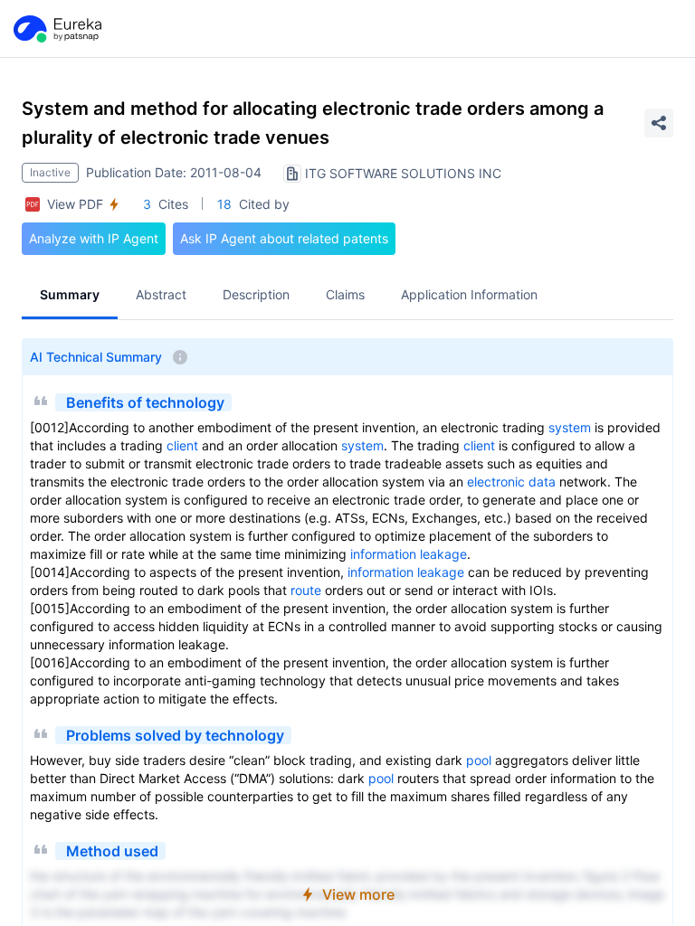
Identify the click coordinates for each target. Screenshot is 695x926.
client (182, 445)
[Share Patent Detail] (658, 123)
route (305, 590)
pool (478, 760)
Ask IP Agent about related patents (284, 238)
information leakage (408, 554)
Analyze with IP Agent (93, 238)
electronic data (511, 481)
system (569, 427)
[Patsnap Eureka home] (56, 29)
